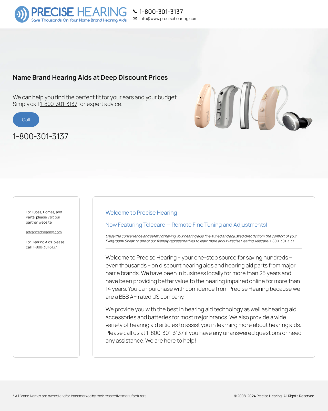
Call (26, 119)
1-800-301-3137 (58, 104)
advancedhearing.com (44, 231)
